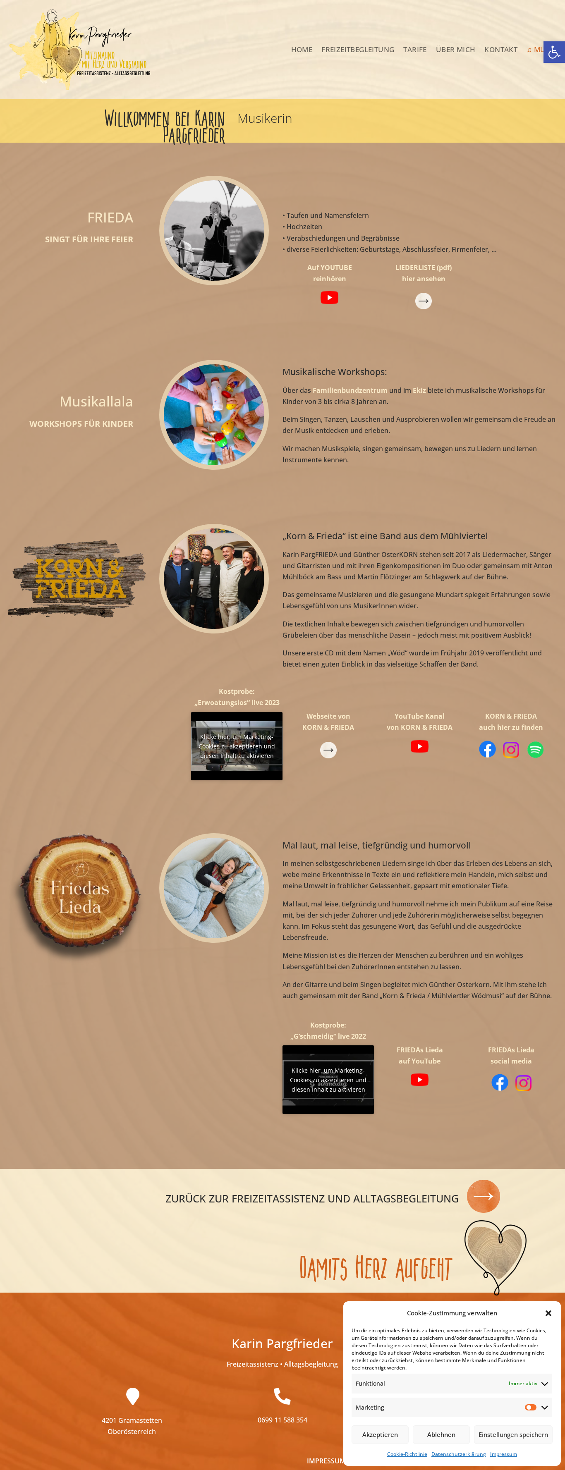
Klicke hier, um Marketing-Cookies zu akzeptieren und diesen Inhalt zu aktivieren (237, 746)
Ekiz (419, 390)
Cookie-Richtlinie (407, 1454)
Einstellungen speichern (513, 1434)
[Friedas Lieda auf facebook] (500, 1088)
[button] (554, 52)
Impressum (503, 1454)
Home (302, 49)
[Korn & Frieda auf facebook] (487, 755)
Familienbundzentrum (350, 390)
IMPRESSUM (326, 1460)
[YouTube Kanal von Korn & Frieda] (420, 750)
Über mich (456, 49)
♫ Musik (542, 49)
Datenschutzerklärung (458, 1454)
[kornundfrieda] (523, 755)
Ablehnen (441, 1434)
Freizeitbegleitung (357, 49)
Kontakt (500, 49)
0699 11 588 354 (282, 1420)
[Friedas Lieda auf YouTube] (420, 1083)
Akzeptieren (380, 1434)
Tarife (414, 49)
